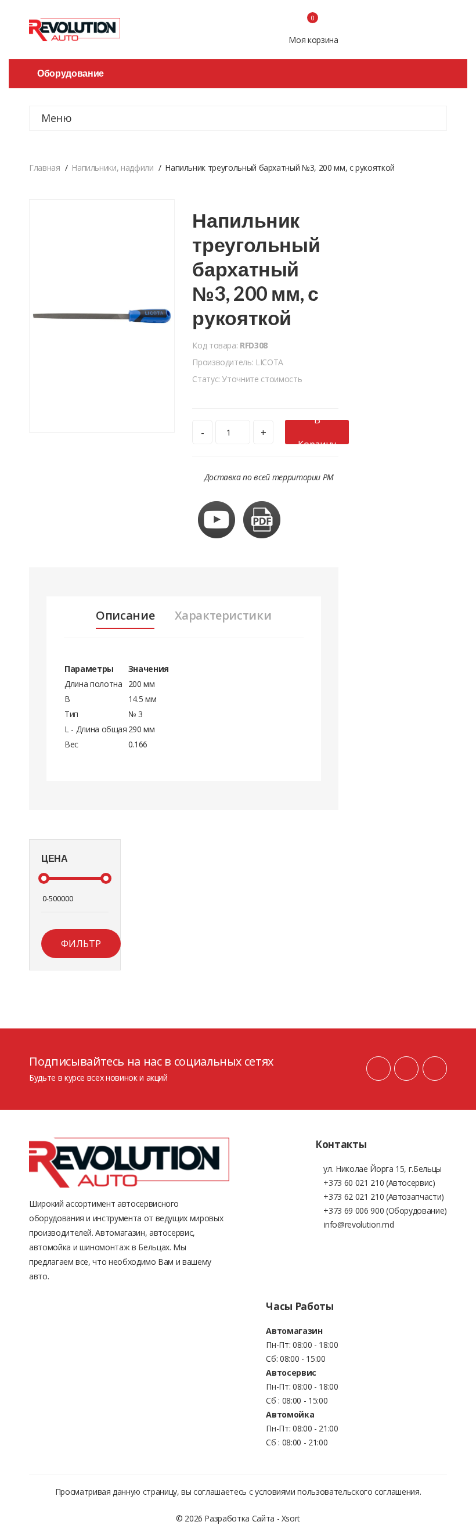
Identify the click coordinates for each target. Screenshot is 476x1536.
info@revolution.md (359, 1224)
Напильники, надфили (112, 167)
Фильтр (81, 943)
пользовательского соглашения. (359, 1491)
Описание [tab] (125, 615)
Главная (44, 167)
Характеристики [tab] (223, 615)
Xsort (291, 1518)
